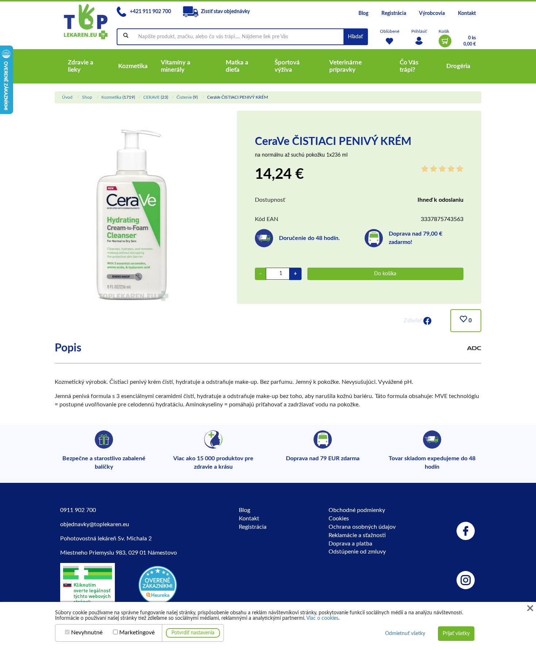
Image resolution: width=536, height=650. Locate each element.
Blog (363, 13)
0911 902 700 (78, 510)
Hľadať (355, 36)
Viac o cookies (322, 618)
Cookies (339, 518)
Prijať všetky (456, 633)
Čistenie (184, 97)
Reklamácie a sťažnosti (357, 535)
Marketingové (137, 632)
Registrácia (393, 13)
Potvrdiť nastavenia (192, 632)
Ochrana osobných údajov (362, 527)
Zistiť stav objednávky (225, 11)
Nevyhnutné (86, 632)
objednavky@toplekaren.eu (94, 524)
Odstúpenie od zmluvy (357, 552)
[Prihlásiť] (419, 41)
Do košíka (385, 273)
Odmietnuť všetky (405, 633)
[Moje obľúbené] (389, 41)
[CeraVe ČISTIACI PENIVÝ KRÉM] (132, 217)
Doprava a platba (350, 544)
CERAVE (151, 97)
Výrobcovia (432, 13)
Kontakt (467, 13)
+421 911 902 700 (150, 11)
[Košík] (445, 41)
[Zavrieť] (530, 608)
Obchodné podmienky (357, 510)
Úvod (67, 97)
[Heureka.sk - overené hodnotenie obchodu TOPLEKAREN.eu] (158, 584)
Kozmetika (111, 97)
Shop (87, 97)
